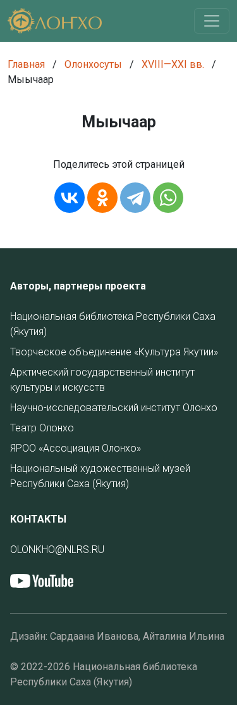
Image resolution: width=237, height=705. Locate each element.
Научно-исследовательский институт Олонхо (113, 408)
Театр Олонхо (42, 428)
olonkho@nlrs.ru (57, 549)
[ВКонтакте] (69, 197)
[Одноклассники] (102, 197)
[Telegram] (135, 197)
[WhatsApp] (168, 197)
